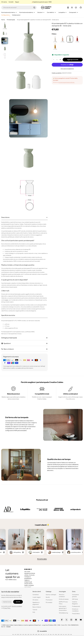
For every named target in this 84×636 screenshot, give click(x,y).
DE (25, 634)
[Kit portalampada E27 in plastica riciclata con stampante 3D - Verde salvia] (55, 39)
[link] (8, 509)
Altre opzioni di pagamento (67, 68)
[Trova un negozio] (68, 8)
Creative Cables (9, 625)
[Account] (72, 8)
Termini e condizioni (17, 606)
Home (3, 19)
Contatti (11, 2)
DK (28, 634)
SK (58, 634)
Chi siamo (4, 2)
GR (36, 634)
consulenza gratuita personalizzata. (66, 82)
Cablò (6, 300)
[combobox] (19, 7)
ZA (71, 634)
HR (38, 634)
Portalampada (11, 19)
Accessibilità (43, 631)
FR (33, 634)
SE (61, 634)
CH (20, 634)
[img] (29, 569)
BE (18, 634)
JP (48, 634)
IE (43, 634)
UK (66, 634)
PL (53, 634)
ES (31, 634)
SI (63, 634)
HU (41, 634)
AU (13, 634)
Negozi (17, 2)
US (68, 634)
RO (56, 634)
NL (50, 634)
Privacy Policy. (6, 608)
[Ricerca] (34, 8)
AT (15, 634)
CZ (23, 634)
